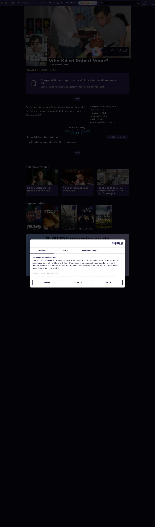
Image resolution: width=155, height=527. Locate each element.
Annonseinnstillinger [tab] (89, 250)
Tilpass (76, 282)
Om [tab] (113, 250)
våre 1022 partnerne (44, 260)
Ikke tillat (47, 282)
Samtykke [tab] (42, 250)
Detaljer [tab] (66, 250)
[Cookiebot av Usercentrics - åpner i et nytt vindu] (113, 243)
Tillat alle (108, 282)
